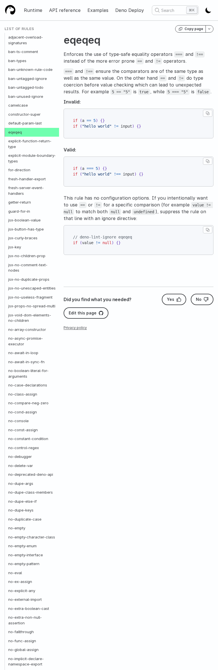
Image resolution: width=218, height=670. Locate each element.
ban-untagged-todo (25, 87)
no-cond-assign (22, 412)
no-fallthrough (21, 631)
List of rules (19, 29)
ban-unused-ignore (25, 96)
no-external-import (25, 599)
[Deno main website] (10, 10)
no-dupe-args (20, 483)
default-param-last (25, 123)
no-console (18, 421)
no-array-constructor (27, 329)
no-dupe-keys (20, 510)
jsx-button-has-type (26, 229)
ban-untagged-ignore (27, 78)
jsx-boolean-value (24, 220)
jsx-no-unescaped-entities (32, 288)
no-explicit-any (21, 590)
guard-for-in (19, 211)
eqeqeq (15, 132)
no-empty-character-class (31, 537)
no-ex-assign (20, 581)
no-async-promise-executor (25, 341)
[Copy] (207, 113)
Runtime (33, 10)
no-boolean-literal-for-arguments (28, 373)
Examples (97, 10)
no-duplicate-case (24, 519)
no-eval (15, 572)
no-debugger (20, 456)
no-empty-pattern (23, 563)
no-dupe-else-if (22, 501)
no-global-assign (23, 649)
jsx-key (14, 247)
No (199, 299)
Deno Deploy (129, 10)
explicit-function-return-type (29, 144)
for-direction (19, 170)
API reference (65, 10)
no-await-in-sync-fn (26, 362)
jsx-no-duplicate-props (28, 279)
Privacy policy (75, 328)
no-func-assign (22, 641)
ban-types (17, 60)
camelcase (18, 105)
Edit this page (83, 312)
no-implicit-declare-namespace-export (26, 661)
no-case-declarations (27, 385)
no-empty (16, 528)
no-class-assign (22, 394)
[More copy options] (209, 29)
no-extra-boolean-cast (28, 608)
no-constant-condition (28, 438)
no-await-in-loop (23, 352)
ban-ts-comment (23, 51)
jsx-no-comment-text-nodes (27, 268)
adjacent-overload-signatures (25, 40)
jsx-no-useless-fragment (30, 297)
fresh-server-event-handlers (26, 190)
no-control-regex (23, 447)
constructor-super (24, 114)
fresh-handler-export (27, 179)
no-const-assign (23, 430)
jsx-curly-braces (22, 238)
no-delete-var (20, 465)
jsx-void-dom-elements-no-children (29, 318)
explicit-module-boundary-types (32, 158)
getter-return (19, 202)
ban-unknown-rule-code (30, 69)
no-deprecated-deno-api (30, 474)
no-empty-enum (22, 546)
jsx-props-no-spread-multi (31, 306)
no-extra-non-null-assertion (25, 620)
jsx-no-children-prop (26, 255)
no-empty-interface (25, 555)
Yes (170, 299)
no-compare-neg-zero (28, 403)
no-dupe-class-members (30, 492)
